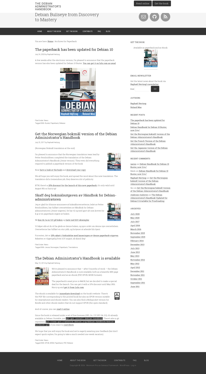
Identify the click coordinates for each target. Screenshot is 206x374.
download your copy (76, 170)
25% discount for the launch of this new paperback (73, 185)
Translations (73, 247)
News (46, 120)
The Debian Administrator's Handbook (48, 6)
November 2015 (137, 233)
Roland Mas (136, 107)
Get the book (162, 3)
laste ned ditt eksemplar (77, 220)
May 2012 (134, 263)
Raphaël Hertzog (138, 103)
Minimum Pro (92, 365)
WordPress (124, 365)
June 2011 (134, 286)
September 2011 (137, 282)
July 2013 (134, 248)
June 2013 (135, 252)
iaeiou (133, 164)
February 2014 (137, 240)
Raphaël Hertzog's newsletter (144, 84)
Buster (47, 123)
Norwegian (55, 247)
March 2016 (135, 229)
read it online (63, 309)
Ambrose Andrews (139, 195)
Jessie (47, 247)
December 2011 (137, 271)
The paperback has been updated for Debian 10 (74, 49)
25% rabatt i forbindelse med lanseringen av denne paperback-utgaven (84, 235)
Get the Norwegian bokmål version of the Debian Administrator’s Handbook (76, 136)
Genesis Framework (109, 365)
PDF (65, 343)
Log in (133, 365)
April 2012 (135, 267)
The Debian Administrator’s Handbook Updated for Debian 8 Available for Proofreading (148, 198)
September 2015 (137, 237)
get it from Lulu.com (74, 287)
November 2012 (137, 260)
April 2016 (135, 225)
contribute (69, 325)
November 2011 (137, 275)
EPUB (47, 343)
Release (62, 123)
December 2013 (137, 244)
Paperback (55, 123)
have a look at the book (51, 170)
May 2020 (134, 218)
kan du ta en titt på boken (50, 220)
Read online (142, 3)
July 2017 (134, 221)
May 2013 (134, 256)
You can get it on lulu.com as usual (99, 63)
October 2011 (136, 279)
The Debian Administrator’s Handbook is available (77, 258)
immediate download (69, 293)
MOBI (52, 343)
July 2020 (135, 214)
